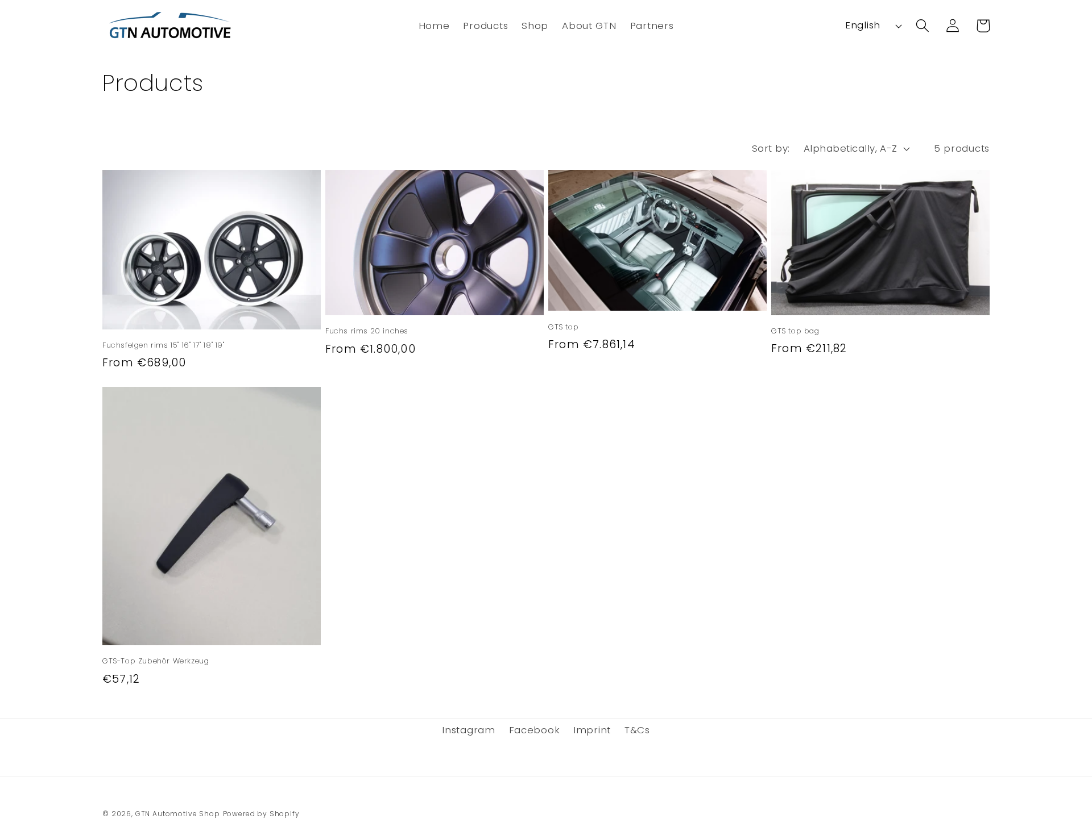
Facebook (534, 730)
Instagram (468, 730)
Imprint (592, 730)
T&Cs (637, 730)
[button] (485, 26)
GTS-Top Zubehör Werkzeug (155, 661)
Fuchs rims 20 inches (366, 331)
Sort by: (771, 148)
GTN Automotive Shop (177, 813)
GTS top (563, 327)
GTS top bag (795, 331)
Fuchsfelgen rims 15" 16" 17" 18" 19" (163, 345)
